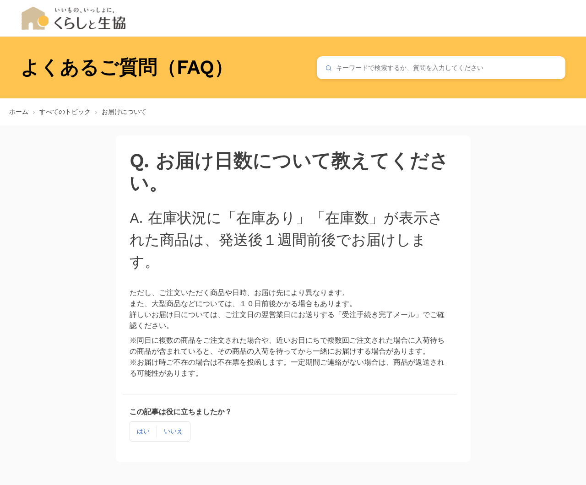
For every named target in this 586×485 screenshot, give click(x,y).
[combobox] (441, 67)
